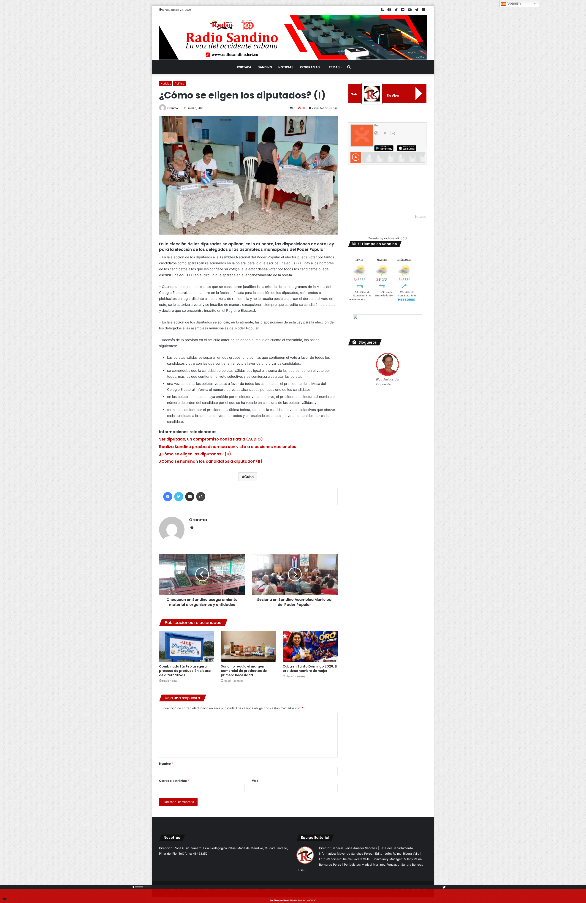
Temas (334, 67)
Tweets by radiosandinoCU (387, 238)
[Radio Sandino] (293, 37)
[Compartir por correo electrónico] (189, 496)
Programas (310, 67)
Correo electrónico (174, 781)
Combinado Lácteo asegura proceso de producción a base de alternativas (185, 670)
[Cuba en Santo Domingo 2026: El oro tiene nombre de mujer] (310, 646)
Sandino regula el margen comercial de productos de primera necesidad (244, 670)
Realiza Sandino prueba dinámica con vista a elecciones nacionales (227, 446)
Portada (244, 67)
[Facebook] (167, 496)
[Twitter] (178, 496)
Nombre (166, 763)
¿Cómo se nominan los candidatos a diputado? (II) (210, 461)
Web (255, 781)
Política (179, 83)
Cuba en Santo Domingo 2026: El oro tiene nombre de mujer (310, 668)
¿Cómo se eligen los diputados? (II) (195, 454)
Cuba (249, 476)
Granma (172, 108)
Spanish (513, 3)
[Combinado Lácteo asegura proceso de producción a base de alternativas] (186, 646)
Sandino (265, 67)
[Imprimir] (200, 496)
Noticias (285, 67)
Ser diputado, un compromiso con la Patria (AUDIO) (211, 439)
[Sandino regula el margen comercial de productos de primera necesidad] (248, 646)
